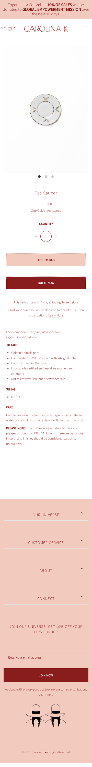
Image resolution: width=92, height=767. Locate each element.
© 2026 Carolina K (33, 752)
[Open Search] (4, 27)
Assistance (54, 210)
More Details (70, 302)
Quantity (46, 224)
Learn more (46, 695)
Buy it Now (46, 283)
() (14, 28)
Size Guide (38, 210)
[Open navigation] (80, 28)
